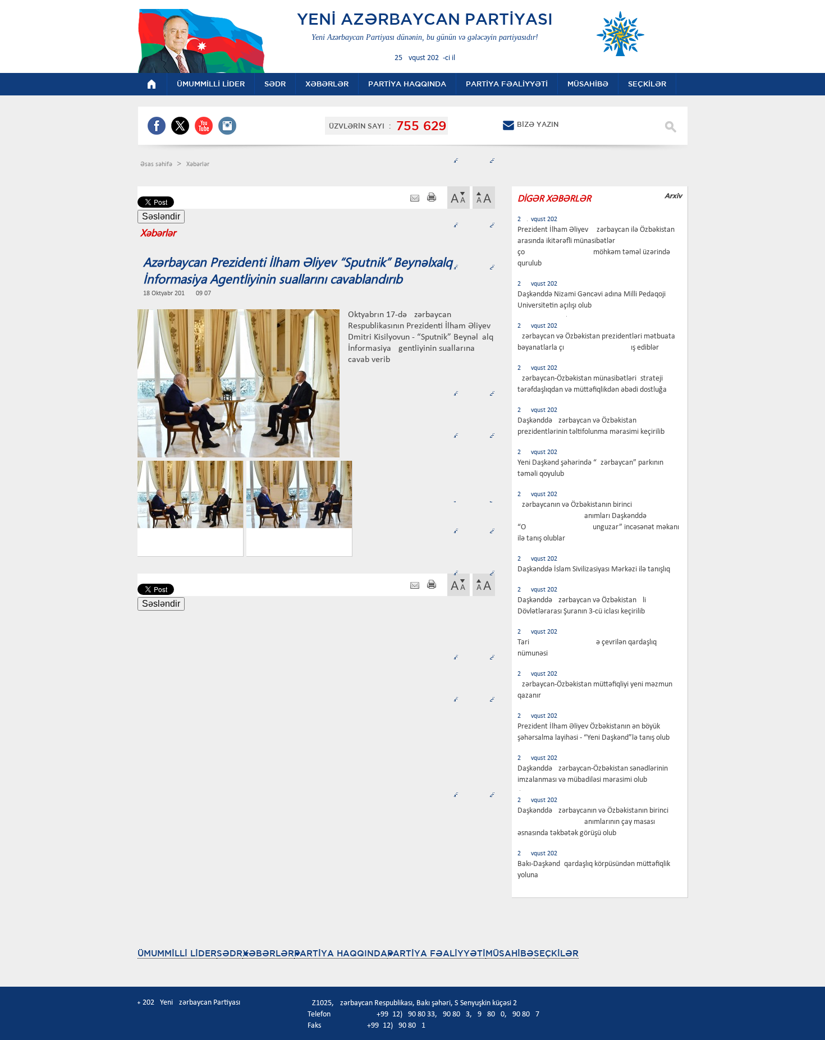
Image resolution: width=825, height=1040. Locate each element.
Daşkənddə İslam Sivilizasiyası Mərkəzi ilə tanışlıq (593, 569)
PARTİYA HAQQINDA (340, 953)
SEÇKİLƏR (556, 953)
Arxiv (673, 195)
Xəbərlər (197, 164)
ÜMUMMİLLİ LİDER (177, 953)
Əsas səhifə (157, 164)
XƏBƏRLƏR (268, 953)
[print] (431, 198)
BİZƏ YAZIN (537, 124)
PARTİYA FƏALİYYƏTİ (436, 953)
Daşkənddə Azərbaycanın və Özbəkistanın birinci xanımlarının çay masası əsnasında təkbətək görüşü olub (592, 822)
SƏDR (229, 953)
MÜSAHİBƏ (509, 953)
